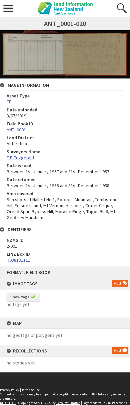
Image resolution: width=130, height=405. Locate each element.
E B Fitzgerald (20, 158)
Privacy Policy (9, 390)
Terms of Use (31, 390)
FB (9, 102)
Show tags (19, 296)
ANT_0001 (16, 130)
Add (117, 283)
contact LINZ (88, 394)
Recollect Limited (68, 403)
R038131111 (18, 260)
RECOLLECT (8, 403)
